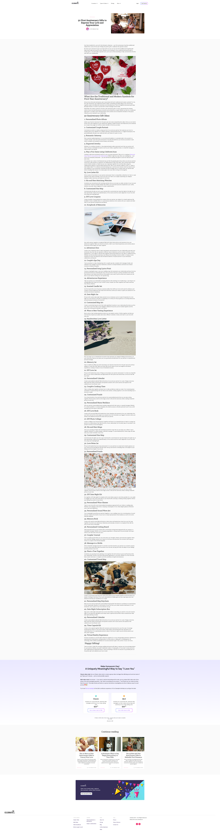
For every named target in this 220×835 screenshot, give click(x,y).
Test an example (90, 688)
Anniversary (92, 17)
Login (137, 3)
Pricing (112, 3)
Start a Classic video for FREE (96, 710)
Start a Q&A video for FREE (124, 710)
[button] (94, 3)
